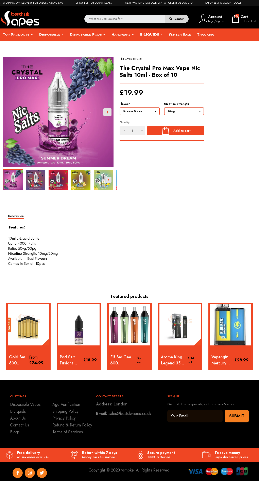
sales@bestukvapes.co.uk (129, 414)
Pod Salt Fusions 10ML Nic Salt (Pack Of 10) (18, 360)
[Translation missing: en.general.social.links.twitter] (42, 473)
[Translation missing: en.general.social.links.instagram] (30, 473)
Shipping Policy (65, 411)
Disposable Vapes (25, 404)
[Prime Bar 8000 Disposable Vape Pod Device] (230, 324)
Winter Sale (180, 34)
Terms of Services (67, 432)
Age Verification (66, 404)
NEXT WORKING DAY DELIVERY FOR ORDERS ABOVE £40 (158, 3)
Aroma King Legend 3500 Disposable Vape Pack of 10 (122, 360)
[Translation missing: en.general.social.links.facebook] (18, 473)
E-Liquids (18, 411)
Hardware (121, 34)
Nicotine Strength (176, 104)
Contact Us (19, 425)
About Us (18, 418)
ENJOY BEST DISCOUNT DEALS (94, 3)
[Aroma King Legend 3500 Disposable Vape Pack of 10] (129, 324)
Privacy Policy (64, 418)
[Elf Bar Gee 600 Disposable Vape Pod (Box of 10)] (79, 324)
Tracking (205, 34)
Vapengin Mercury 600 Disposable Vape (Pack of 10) (171, 360)
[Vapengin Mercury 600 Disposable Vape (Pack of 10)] (180, 324)
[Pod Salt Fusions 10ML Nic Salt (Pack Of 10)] (28, 324)
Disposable (50, 34)
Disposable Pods (86, 34)
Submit (236, 416)
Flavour (125, 104)
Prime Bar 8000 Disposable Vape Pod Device (221, 360)
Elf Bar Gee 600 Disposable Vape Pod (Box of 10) (70, 360)
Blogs (14, 432)
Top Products (17, 34)
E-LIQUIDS (150, 34)
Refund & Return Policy (72, 425)
